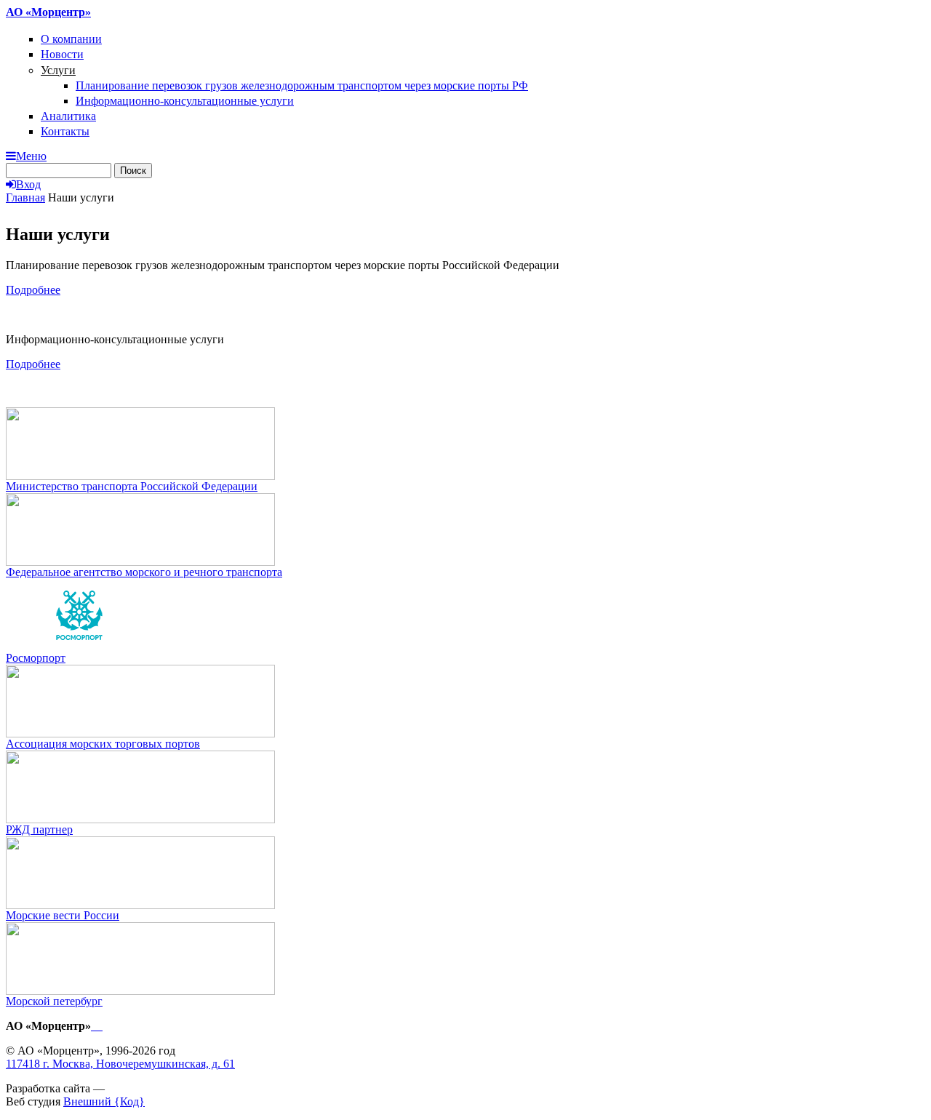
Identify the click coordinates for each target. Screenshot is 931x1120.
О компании (71, 39)
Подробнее (33, 290)
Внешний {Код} (104, 1101)
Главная (25, 197)
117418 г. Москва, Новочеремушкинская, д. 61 (120, 1063)
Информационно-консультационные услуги (185, 101)
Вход (28, 184)
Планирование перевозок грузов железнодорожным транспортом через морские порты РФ (302, 85)
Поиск (133, 170)
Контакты (65, 131)
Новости (62, 54)
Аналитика (68, 116)
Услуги (58, 70)
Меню (31, 156)
